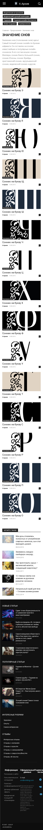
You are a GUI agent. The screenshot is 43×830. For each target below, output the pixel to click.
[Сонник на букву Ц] (21, 260)
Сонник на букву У (12, 363)
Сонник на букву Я (12, 120)
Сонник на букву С (12, 424)
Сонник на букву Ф (12, 333)
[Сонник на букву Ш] (21, 199)
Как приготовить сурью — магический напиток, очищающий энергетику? (27, 565)
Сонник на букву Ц (12, 272)
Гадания (7, 20)
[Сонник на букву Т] (21, 381)
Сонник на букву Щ (13, 181)
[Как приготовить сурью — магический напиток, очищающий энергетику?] (8, 566)
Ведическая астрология (13, 12)
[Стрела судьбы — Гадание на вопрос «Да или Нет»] (8, 681)
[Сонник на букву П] (21, 472)
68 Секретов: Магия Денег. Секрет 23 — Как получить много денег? (28, 691)
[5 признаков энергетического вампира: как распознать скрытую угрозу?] (8, 651)
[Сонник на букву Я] (21, 108)
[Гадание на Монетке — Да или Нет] (8, 670)
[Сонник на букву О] (21, 503)
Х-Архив (5, 93)
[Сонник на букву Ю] (21, 138)
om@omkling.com (27, 780)
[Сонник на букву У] (21, 351)
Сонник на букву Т (12, 394)
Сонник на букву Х (12, 303)
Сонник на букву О (12, 515)
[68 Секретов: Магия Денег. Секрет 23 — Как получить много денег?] (8, 692)
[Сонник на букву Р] (21, 442)
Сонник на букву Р (12, 454)
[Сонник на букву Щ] (21, 169)
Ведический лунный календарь (17, 16)
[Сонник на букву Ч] (21, 229)
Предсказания (15, 30)
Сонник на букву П (12, 485)
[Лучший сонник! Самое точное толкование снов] (8, 703)
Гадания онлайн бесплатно (25, 20)
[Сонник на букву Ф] (21, 321)
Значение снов (7, 86)
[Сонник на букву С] (21, 412)
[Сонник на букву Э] (21, 78)
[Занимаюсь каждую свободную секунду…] (8, 555)
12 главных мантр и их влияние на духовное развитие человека (25, 578)
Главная (5, 30)
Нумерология (24, 24)
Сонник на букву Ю (13, 151)
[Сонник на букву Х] (21, 290)
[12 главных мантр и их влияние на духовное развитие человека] (8, 579)
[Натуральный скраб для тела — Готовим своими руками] (8, 592)
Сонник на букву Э (12, 90)
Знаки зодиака (10, 24)
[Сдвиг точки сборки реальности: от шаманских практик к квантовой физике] (8, 614)
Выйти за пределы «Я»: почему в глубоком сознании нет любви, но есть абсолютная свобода (28, 624)
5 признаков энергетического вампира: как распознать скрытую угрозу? (27, 650)
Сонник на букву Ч (12, 242)
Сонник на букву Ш (13, 211)
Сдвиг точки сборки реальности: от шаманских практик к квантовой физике (28, 613)
